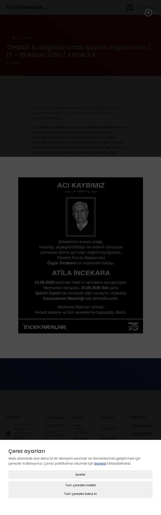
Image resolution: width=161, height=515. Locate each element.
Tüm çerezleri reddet (80, 485)
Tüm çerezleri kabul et (80, 494)
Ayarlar (80, 474)
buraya (100, 463)
